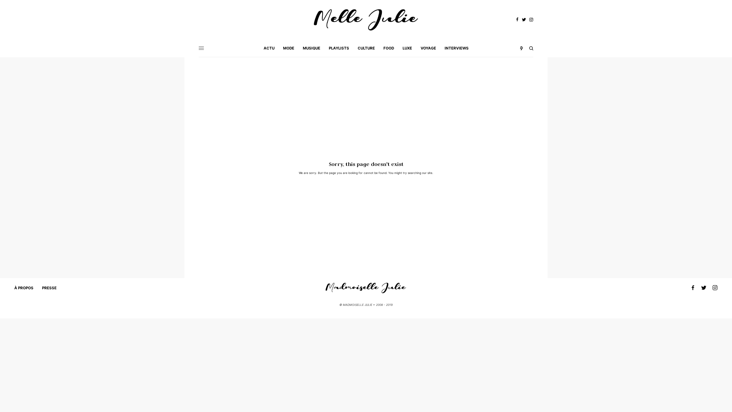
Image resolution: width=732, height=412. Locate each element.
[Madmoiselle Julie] (366, 20)
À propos (23, 288)
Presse (49, 288)
